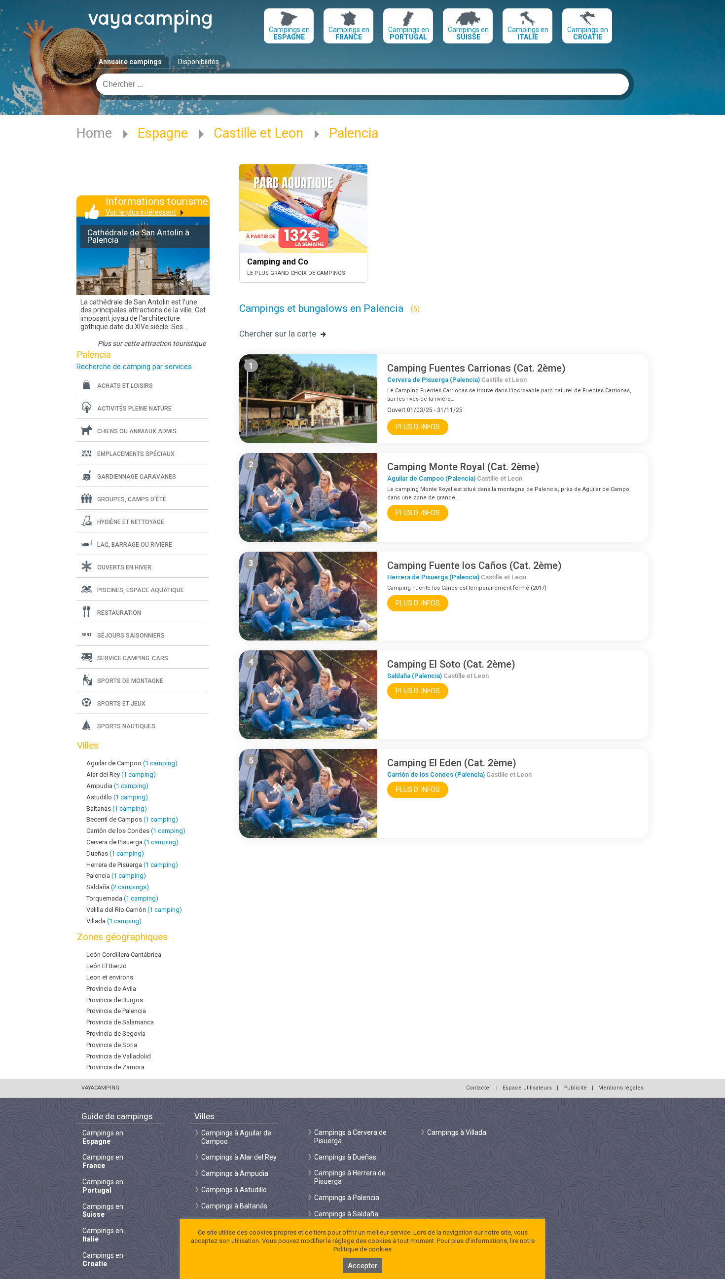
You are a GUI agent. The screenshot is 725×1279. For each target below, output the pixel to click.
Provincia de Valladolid (118, 1056)
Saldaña (117, 887)
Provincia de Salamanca (120, 1022)
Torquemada (122, 898)
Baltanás (116, 808)
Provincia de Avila (111, 988)
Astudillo (117, 797)
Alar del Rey (121, 774)
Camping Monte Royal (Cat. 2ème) (463, 467)
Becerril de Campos (132, 819)
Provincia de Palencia (116, 1011)
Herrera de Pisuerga (132, 864)
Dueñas (115, 853)
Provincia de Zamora (115, 1067)
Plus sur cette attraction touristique (152, 343)
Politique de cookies (362, 1249)
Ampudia (117, 786)
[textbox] (362, 84)
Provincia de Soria (111, 1045)
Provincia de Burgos (114, 1000)
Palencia (116, 875)
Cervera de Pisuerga (132, 842)
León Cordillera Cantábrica (123, 954)
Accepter (362, 1265)
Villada (114, 921)
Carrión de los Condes (135, 830)
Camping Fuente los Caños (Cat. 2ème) (474, 565)
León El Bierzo (106, 966)
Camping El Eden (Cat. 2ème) (451, 763)
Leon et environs (109, 977)
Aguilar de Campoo (132, 763)
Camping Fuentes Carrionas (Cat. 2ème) (476, 368)
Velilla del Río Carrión (134, 909)
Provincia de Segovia (115, 1033)
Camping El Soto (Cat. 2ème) (451, 664)
